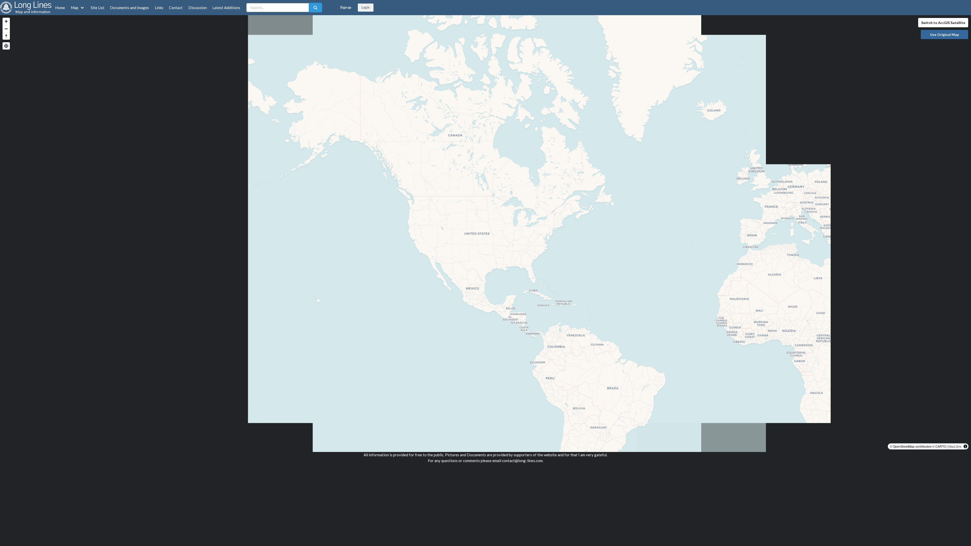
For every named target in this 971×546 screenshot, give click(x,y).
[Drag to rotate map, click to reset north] (6, 36)
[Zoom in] (6, 21)
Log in (366, 7)
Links (159, 7)
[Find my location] (6, 46)
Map (74, 7)
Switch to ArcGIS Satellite (943, 22)
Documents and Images (129, 7)
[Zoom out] (6, 28)
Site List (97, 7)
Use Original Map (944, 34)
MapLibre (954, 446)
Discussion (197, 7)
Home (60, 7)
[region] (485, 233)
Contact (176, 7)
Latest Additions (226, 7)
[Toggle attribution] (965, 446)
